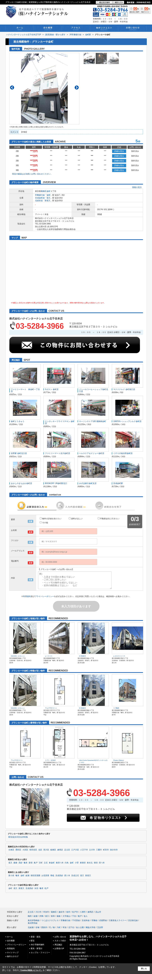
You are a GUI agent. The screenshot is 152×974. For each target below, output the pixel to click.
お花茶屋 (45, 876)
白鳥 (67, 863)
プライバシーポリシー (44, 596)
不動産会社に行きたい (109, 518)
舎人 (86, 916)
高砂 (20, 863)
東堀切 (83, 863)
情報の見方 (137, 187)
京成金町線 (40, 198)
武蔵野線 (103, 920)
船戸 (80, 916)
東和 (53, 916)
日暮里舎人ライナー (117, 920)
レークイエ (48, 656)
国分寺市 (114, 850)
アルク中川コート (51, 708)
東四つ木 (60, 863)
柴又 (48, 198)
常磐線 (94, 920)
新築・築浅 (35, 937)
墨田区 (18, 850)
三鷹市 (99, 850)
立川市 (92, 850)
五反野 (100, 927)
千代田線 (76, 920)
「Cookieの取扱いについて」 (31, 970)
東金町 (52, 863)
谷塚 (37, 927)
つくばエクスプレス (50, 920)
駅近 (33, 941)
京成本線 (86, 920)
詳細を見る (119, 151)
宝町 (41, 863)
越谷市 (61, 912)
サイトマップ (13, 952)
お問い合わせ (60, 937)
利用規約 (27, 596)
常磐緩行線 (40, 195)
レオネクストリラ (119, 656)
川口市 (38, 912)
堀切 (96, 863)
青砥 (52, 876)
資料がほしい (77, 518)
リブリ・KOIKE (50, 760)
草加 (64, 927)
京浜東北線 (133, 920)
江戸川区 (75, 850)
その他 (45, 522)
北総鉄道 (39, 200)
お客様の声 (59, 948)
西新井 (44, 927)
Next (77, 88)
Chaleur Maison (118, 760)
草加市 (46, 912)
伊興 (41, 916)
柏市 (68, 912)
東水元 (90, 863)
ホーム (10, 937)
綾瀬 (27, 876)
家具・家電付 (36, 948)
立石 (46, 863)
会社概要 (11, 941)
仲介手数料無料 (37, 945)
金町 (48, 191)
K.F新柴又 (82, 656)
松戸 (46, 888)
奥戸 (36, 863)
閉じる (144, 968)
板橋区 (53, 850)
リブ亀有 (116, 708)
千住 (74, 916)
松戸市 (75, 912)
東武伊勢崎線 (33, 920)
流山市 (98, 912)
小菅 (77, 863)
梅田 (30, 916)
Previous (12, 88)
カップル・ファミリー (40, 952)
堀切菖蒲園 (35, 876)
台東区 (11, 850)
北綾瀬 (31, 927)
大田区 (25, 850)
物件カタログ (13, 956)
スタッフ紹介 (60, 941)
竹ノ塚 (52, 927)
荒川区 (46, 850)
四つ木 (102, 863)
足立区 (67, 850)
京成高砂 (59, 876)
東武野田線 (32, 923)
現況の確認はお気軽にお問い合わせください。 (32, 174)
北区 (40, 850)
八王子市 (84, 850)
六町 (59, 927)
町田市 (106, 850)
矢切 (36, 888)
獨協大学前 (90, 927)
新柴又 (47, 200)
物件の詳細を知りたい (51, 518)
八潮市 (83, 912)
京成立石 (75, 876)
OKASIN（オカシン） (18, 656)
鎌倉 (15, 863)
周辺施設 (58, 945)
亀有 (25, 863)
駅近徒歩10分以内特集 (18, 837)
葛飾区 (44, 191)
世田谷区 (33, 850)
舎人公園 (80, 927)
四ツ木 (67, 876)
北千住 (71, 927)
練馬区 (60, 850)
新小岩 (11, 876)
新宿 (31, 863)
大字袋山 (66, 916)
